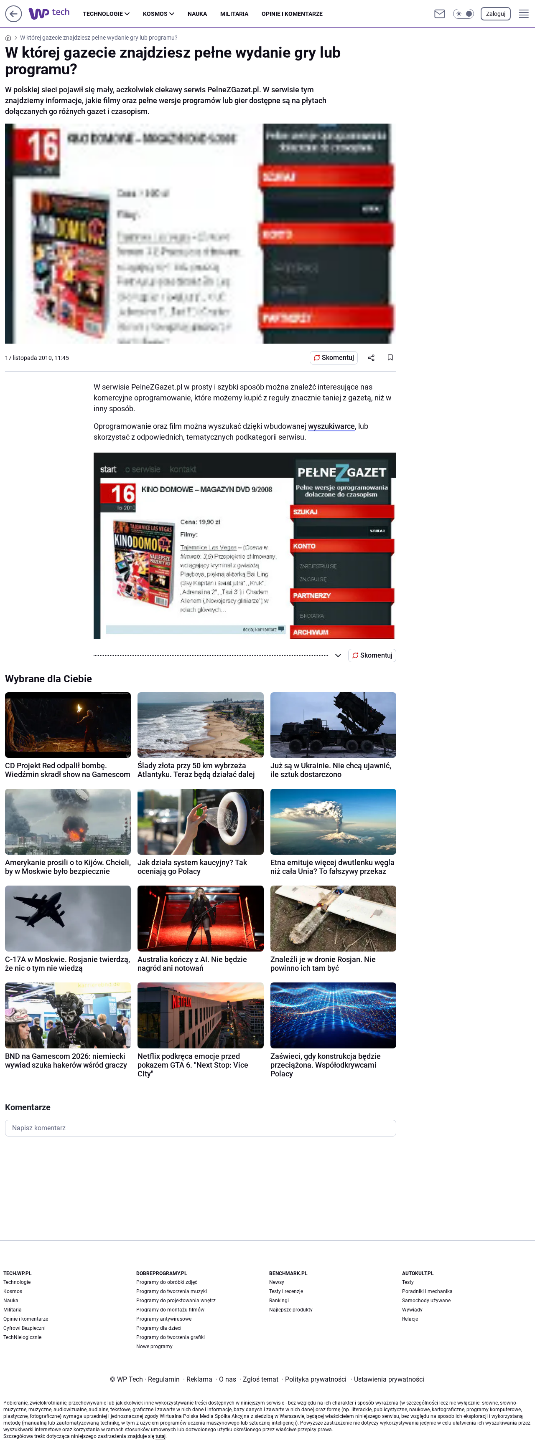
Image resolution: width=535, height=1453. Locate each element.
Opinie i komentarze (292, 13)
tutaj (160, 1436)
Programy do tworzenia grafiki (170, 1337)
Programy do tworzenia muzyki (171, 1291)
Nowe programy (154, 1346)
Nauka (197, 13)
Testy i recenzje (286, 1291)
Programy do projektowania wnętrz (176, 1301)
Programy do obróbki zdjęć (166, 1282)
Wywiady (412, 1310)
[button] (463, 14)
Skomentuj (338, 358)
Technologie (103, 13)
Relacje (410, 1319)
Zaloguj (495, 13)
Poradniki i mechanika (427, 1291)
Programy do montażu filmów (170, 1310)
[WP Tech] (55, 13)
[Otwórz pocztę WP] (439, 13)
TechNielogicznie (22, 1337)
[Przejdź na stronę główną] (13, 20)
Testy (408, 1282)
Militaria (234, 13)
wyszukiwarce (331, 426)
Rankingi (279, 1301)
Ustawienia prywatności (387, 1379)
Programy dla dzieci (158, 1328)
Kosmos (155, 13)
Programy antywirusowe (163, 1319)
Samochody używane (426, 1301)
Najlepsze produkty (291, 1310)
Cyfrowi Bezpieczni (24, 1328)
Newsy (276, 1282)
